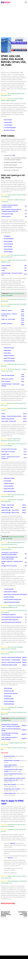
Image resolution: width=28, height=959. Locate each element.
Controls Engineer (8, 125)
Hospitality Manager (9, 698)
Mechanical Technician (9, 130)
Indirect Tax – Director (6, 310)
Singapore (24, 725)
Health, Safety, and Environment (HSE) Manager (15, 594)
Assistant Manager (6, 265)
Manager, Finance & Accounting (9, 565)
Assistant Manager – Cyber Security (10, 510)
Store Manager (7, 481)
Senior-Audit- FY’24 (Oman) (8, 451)
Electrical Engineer (8, 241)
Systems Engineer (8, 251)
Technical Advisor (8, 122)
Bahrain (24, 505)
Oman (25, 449)
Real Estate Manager (9, 701)
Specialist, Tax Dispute (6, 323)
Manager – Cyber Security (7, 505)
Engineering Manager (9, 704)
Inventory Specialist (8, 486)
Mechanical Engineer (9, 238)
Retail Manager (7, 696)
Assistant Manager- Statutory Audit (10, 512)
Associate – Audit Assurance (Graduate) (11, 657)
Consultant (4, 268)
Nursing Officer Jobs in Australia (12, 789)
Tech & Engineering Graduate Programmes (11, 617)
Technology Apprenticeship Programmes (11, 622)
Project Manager (8, 119)
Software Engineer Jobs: (10, 793)
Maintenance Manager (9, 360)
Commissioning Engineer (10, 127)
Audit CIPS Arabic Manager (7, 375)
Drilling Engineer (7, 350)
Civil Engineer (7, 236)
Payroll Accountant (6, 216)
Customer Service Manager (10, 693)
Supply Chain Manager (9, 358)
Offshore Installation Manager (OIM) (12, 599)
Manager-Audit (5, 454)
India (25, 265)
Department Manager (9, 478)
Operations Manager (9, 347)
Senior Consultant (5, 381)
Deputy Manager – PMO (7, 507)
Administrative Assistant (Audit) (9, 665)
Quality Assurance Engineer (10, 591)
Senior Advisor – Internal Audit (8, 421)
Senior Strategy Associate (7, 418)
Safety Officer (7, 353)
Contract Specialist (8, 589)
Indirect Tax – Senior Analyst (8, 319)
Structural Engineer (8, 244)
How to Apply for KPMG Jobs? (12, 802)
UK (25, 614)
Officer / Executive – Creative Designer (10, 660)
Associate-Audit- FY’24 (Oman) (9, 449)
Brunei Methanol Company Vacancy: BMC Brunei (22, 914)
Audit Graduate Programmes (8, 614)
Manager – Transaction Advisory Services (11, 416)
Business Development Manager (12, 602)
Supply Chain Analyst (9, 488)
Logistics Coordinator (9, 355)
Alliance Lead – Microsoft (7, 379)
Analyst (3, 270)
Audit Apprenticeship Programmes (9, 619)
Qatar (22, 379)
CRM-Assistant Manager (7, 214)
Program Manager (8, 249)
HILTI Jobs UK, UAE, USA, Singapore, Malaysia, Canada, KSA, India (6, 914)
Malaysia (24, 657)
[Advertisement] (14, 23)
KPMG (13, 155)
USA (26, 553)
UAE (26, 206)
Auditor (3, 413)
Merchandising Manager (9, 491)
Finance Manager (8, 688)
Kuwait (24, 413)
